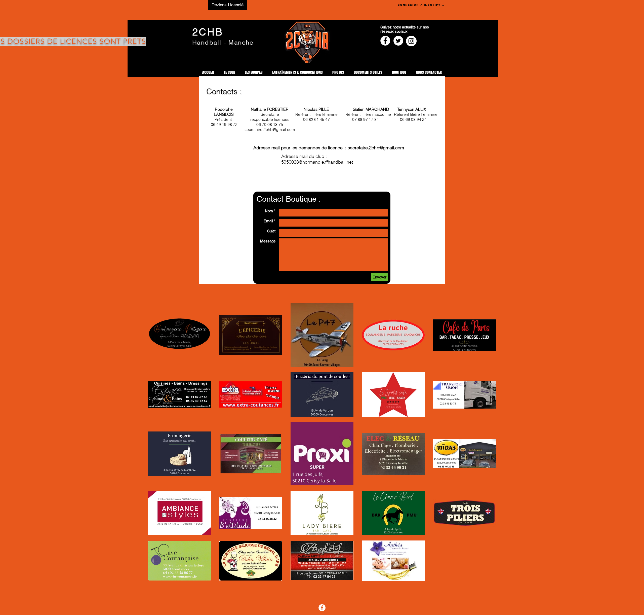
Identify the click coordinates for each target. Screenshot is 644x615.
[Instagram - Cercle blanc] (411, 41)
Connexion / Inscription (421, 5)
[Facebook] (322, 607)
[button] (229, 72)
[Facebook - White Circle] (385, 41)
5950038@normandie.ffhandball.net (317, 162)
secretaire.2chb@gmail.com (376, 148)
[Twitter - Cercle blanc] (398, 41)
